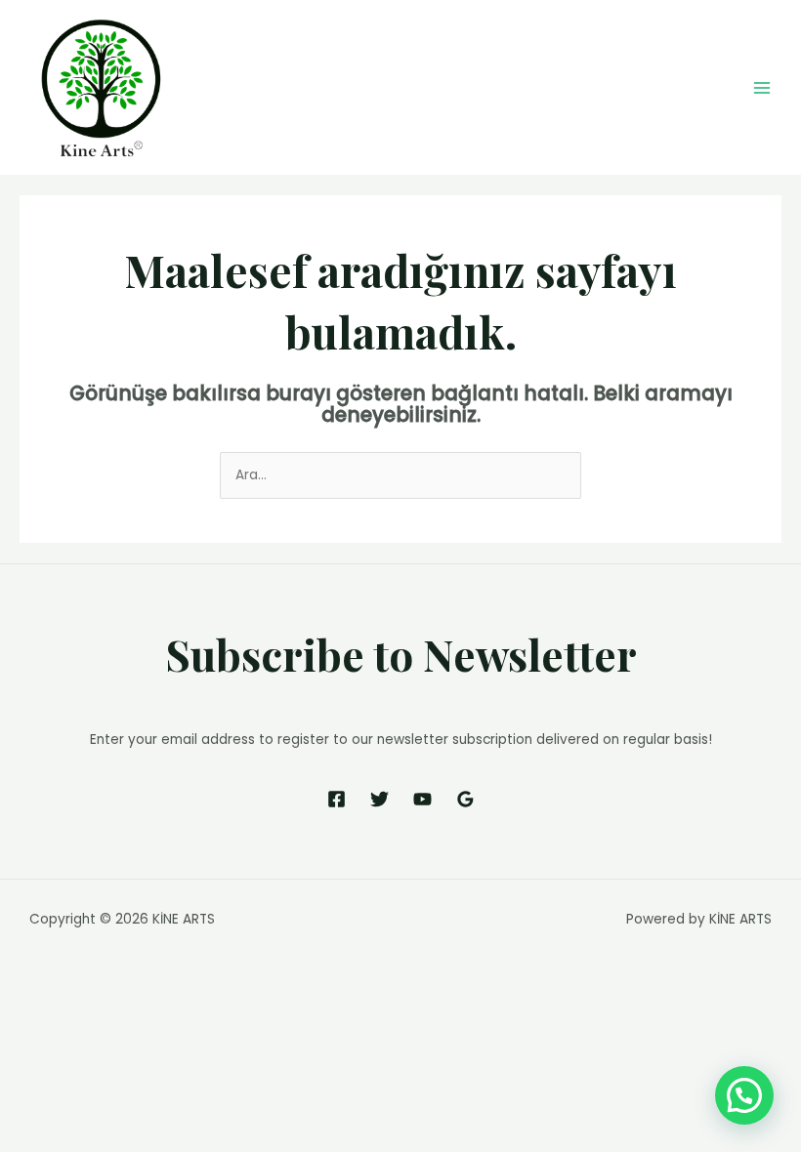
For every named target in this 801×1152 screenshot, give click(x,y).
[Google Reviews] (465, 799)
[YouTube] (422, 799)
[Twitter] (379, 799)
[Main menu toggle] (762, 87)
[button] (744, 1095)
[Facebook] (336, 799)
